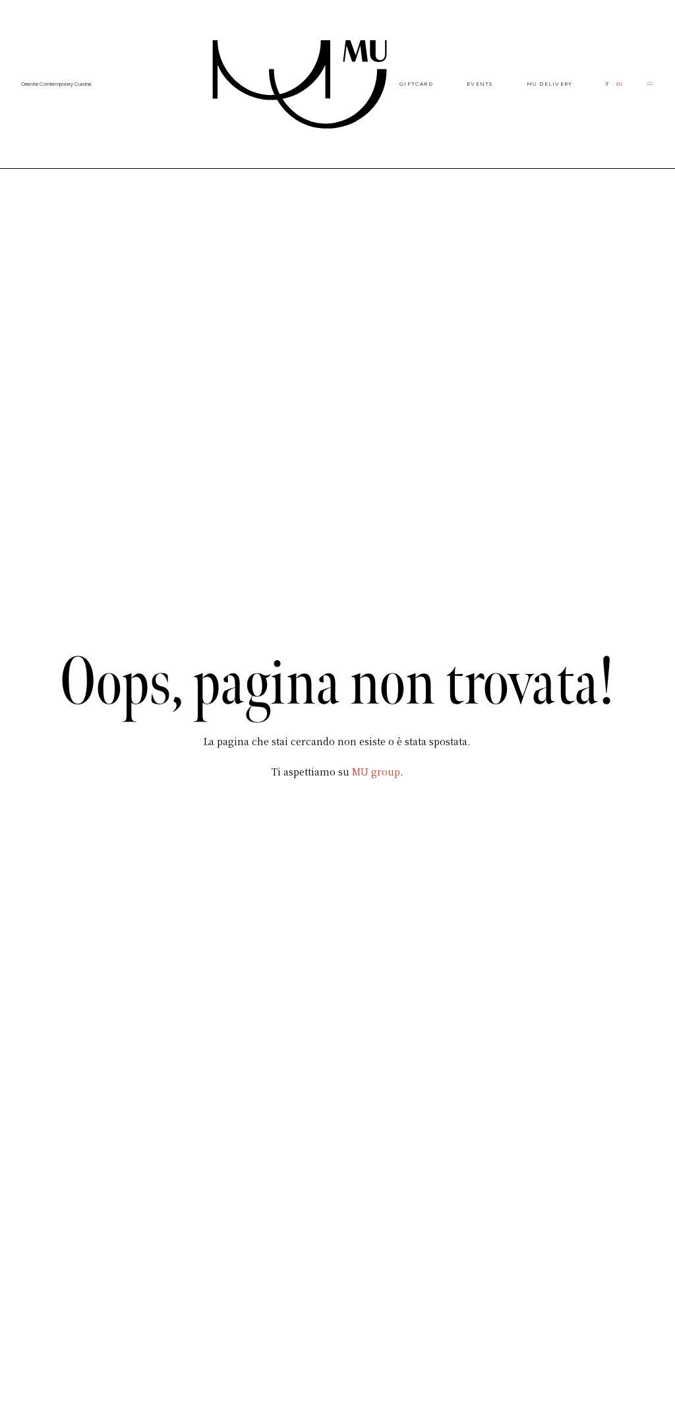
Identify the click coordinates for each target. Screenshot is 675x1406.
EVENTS (479, 84)
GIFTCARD (416, 84)
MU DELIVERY (550, 84)
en (619, 84)
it (607, 84)
